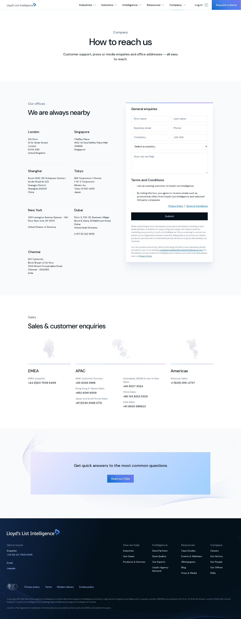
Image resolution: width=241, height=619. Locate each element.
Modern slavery (65, 586)
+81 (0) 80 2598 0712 (89, 403)
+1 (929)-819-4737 (183, 383)
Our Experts (158, 561)
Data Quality (159, 556)
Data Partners (160, 550)
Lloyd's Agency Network (160, 569)
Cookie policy (86, 586)
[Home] (21, 5)
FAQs (213, 573)
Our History (216, 556)
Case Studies (188, 550)
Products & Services (134, 561)
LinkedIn (11, 568)
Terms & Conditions (197, 206)
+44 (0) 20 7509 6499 (19, 554)
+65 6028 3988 (85, 383)
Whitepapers (188, 561)
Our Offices (216, 567)
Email (10, 562)
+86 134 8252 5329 (135, 396)
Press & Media (189, 573)
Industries (128, 550)
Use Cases (128, 556)
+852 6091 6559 (86, 393)
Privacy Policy (176, 206)
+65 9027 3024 (133, 386)
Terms (48, 586)
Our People (216, 561)
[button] (201, 5)
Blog (183, 567)
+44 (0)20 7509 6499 (42, 383)
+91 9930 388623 (134, 406)
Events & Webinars (191, 556)
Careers (214, 550)
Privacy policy (32, 586)
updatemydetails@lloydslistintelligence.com (181, 250)
